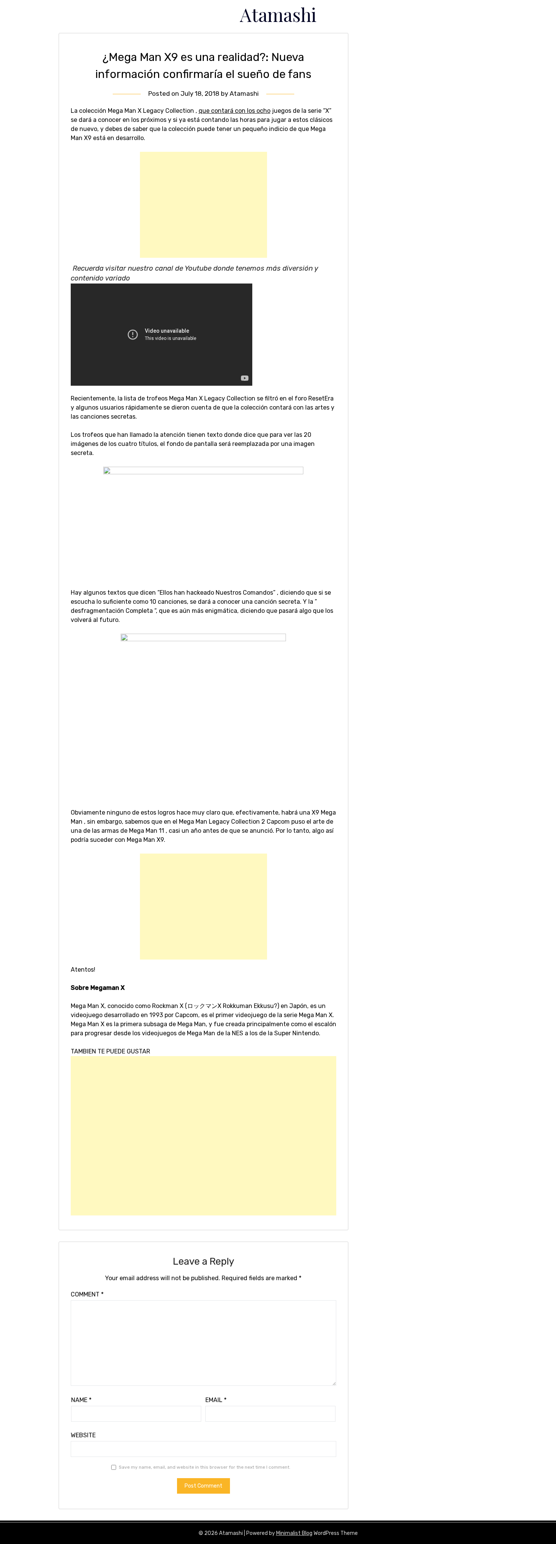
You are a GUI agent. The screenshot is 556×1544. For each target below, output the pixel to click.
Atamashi (278, 14)
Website (83, 1435)
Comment (87, 1294)
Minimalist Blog (294, 1533)
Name (81, 1400)
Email (216, 1400)
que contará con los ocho (234, 110)
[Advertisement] (203, 205)
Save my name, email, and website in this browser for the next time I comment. (204, 1467)
